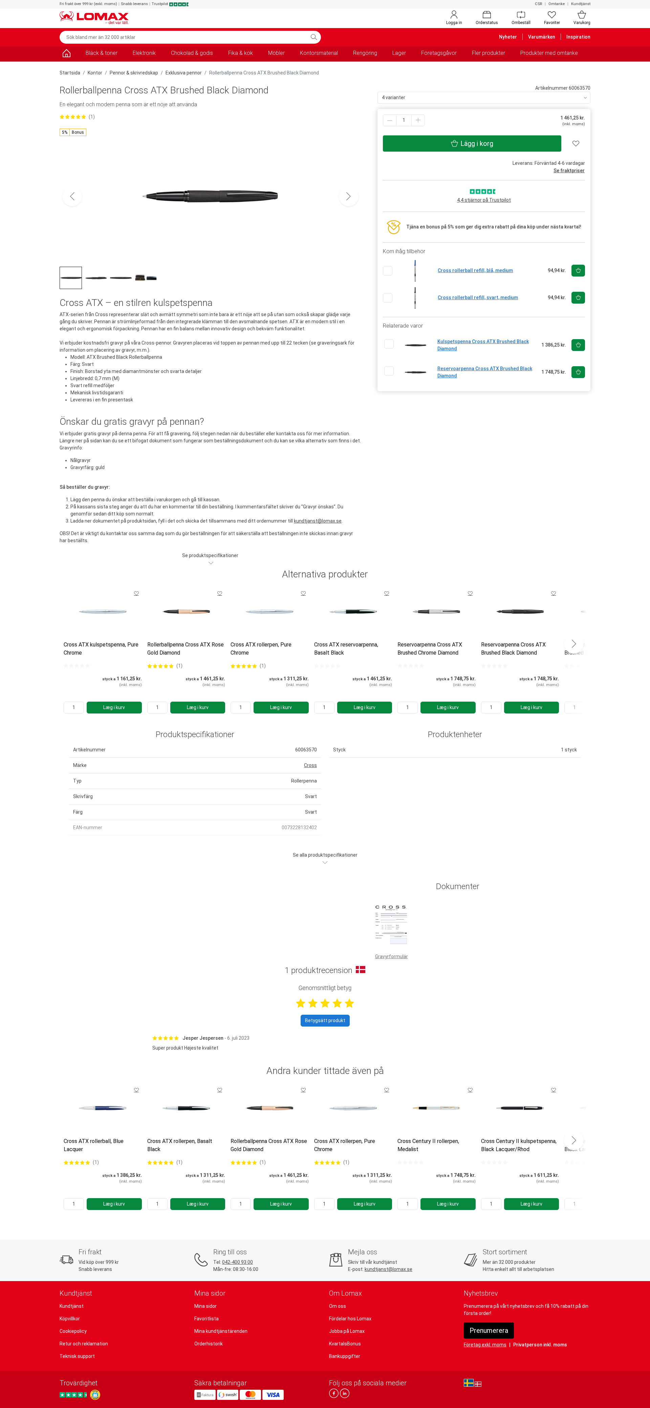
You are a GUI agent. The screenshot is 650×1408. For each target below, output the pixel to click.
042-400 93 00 (237, 1262)
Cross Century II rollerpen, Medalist (428, 1145)
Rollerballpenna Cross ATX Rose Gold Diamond (185, 648)
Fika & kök (240, 53)
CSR (538, 4)
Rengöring (365, 53)
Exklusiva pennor (184, 72)
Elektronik (144, 53)
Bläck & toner (101, 53)
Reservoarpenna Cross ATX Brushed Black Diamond (513, 648)
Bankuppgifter (344, 1356)
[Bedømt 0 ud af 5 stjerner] (77, 665)
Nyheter (508, 37)
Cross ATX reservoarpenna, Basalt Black (346, 648)
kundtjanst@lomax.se (318, 521)
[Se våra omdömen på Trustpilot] (74, 1395)
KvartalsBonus (345, 1343)
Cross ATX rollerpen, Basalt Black (179, 1145)
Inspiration (578, 37)
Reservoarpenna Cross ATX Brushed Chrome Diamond (429, 648)
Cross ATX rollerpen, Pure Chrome (261, 648)
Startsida (70, 72)
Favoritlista (206, 1318)
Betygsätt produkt (325, 1020)
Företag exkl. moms (485, 1344)
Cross (310, 765)
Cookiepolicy (73, 1331)
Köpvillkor (70, 1318)
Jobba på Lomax (347, 1331)
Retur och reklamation (84, 1343)
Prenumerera (489, 1330)
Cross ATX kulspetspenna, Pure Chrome (101, 648)
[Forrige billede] (72, 196)
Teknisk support (77, 1356)
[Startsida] (66, 54)
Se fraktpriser (569, 170)
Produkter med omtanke (549, 53)
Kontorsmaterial (319, 53)
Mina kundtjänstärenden (220, 1331)
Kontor (95, 72)
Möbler (276, 53)
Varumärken (541, 37)
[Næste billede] (349, 196)
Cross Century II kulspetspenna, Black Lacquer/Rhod (519, 1145)
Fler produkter (488, 53)
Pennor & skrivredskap (134, 72)
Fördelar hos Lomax (350, 1318)
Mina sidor (205, 1306)
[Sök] (313, 37)
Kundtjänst (580, 4)
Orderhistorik (208, 1343)
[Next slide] (574, 644)
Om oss (337, 1306)
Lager (399, 53)
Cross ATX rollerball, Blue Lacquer (94, 1145)
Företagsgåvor (439, 53)
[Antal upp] (418, 120)
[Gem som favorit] (136, 593)
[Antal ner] (389, 120)
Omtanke (556, 4)
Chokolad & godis (192, 53)
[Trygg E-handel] (95, 1395)
